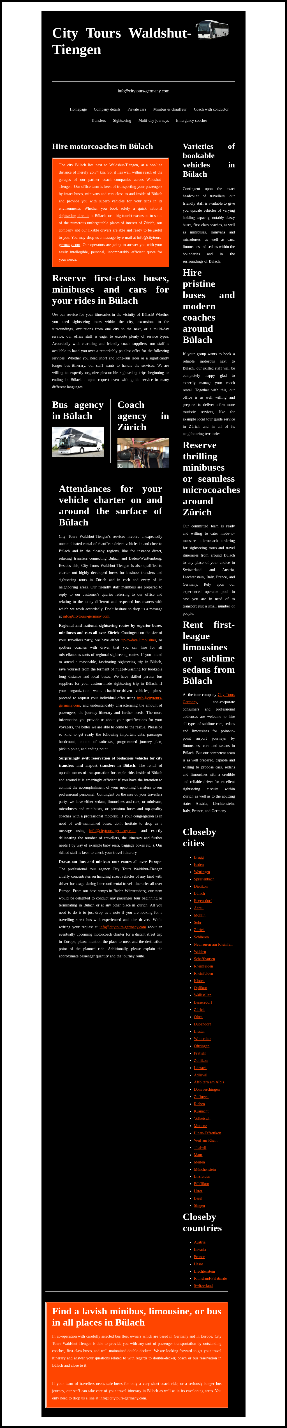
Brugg (199, 857)
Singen (199, 1205)
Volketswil (202, 1118)
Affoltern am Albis (209, 1082)
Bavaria (200, 1249)
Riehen (199, 1104)
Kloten (199, 980)
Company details (107, 109)
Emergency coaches (191, 120)
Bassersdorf (203, 1002)
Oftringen (201, 1046)
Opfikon (200, 987)
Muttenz (200, 1125)
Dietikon (201, 886)
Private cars (137, 109)
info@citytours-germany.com (143, 90)
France (199, 1256)
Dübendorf (202, 1024)
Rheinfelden (203, 966)
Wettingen (202, 872)
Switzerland (203, 1285)
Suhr (198, 922)
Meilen (199, 1162)
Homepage (78, 109)
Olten (198, 1017)
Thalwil (200, 1147)
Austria (199, 1242)
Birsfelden (202, 1176)
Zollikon (201, 1060)
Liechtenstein (204, 1271)
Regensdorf (203, 900)
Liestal (199, 1031)
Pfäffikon (201, 1183)
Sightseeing (122, 120)
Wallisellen (202, 995)
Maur (198, 1155)
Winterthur (202, 1038)
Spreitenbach (204, 879)
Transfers (98, 120)
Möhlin (199, 915)
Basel (198, 1198)
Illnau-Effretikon (207, 1133)
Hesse (198, 1264)
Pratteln (200, 1053)
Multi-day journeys (153, 120)
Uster (198, 1191)
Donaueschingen (207, 1089)
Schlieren (201, 937)
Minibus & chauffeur (170, 109)
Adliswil (200, 1075)
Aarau (198, 908)
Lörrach (200, 1067)
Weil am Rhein (205, 1140)
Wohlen (200, 951)
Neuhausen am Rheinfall (213, 944)
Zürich (199, 929)
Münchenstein (205, 1169)
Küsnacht (201, 1111)
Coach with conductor (211, 109)
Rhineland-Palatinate (210, 1278)
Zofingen (201, 1096)
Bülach (199, 893)
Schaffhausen (204, 959)
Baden (199, 864)
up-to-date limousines (138, 640)
